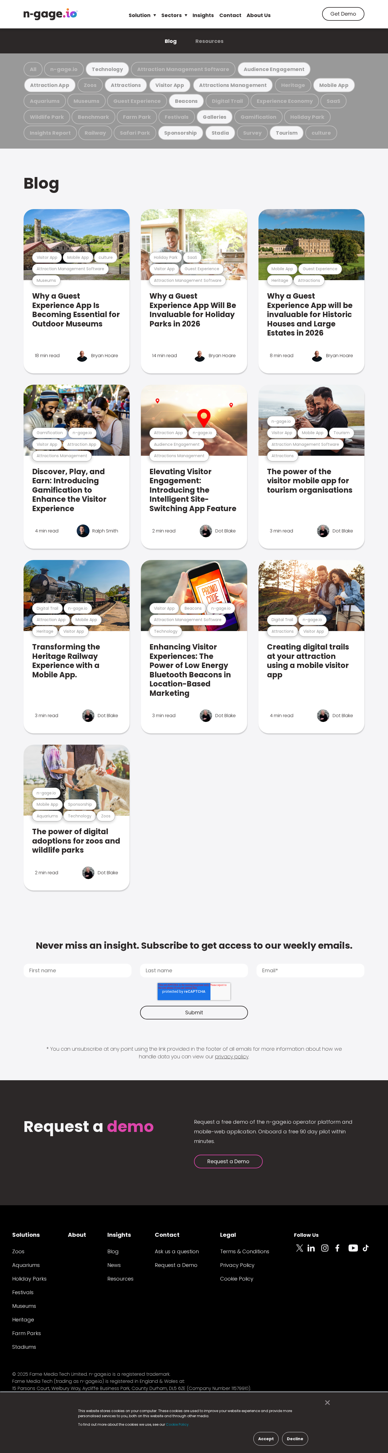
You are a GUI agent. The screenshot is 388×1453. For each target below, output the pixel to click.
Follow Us (306, 1234)
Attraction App (49, 85)
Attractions (126, 85)
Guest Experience (137, 101)
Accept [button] (266, 1439)
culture (321, 132)
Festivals (177, 116)
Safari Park (135, 132)
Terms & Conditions (244, 1251)
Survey (252, 132)
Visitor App (169, 85)
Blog (171, 41)
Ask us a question (177, 1251)
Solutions (26, 1235)
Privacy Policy (237, 1265)
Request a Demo (228, 1161)
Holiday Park (307, 116)
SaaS (333, 101)
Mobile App (334, 85)
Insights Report (50, 132)
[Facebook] (342, 1251)
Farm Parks (26, 1333)
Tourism (286, 132)
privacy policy (232, 1056)
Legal (228, 1235)
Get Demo (343, 13)
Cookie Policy (236, 1278)
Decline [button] (295, 1439)
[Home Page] (51, 14)
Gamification (258, 116)
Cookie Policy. (177, 1424)
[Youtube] (355, 1251)
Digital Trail (227, 101)
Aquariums (45, 101)
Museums (86, 101)
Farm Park (137, 116)
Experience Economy (285, 101)
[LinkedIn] (314, 1251)
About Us (259, 15)
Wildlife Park (47, 116)
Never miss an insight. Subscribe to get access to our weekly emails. (194, 945)
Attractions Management (232, 85)
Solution (140, 15)
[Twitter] (301, 1251)
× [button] (326, 1402)
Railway (95, 132)
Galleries (214, 116)
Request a (89, 1127)
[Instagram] (328, 1251)
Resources (209, 41)
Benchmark (93, 116)
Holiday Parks (29, 1278)
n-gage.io (64, 69)
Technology (107, 69)
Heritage (293, 85)
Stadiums (24, 1346)
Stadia (220, 132)
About (77, 1235)
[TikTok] (369, 1251)
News (114, 1265)
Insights (203, 15)
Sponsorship (180, 132)
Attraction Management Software (183, 69)
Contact (230, 15)
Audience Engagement (274, 69)
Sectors (171, 15)
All (33, 69)
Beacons (186, 101)
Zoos (90, 85)
